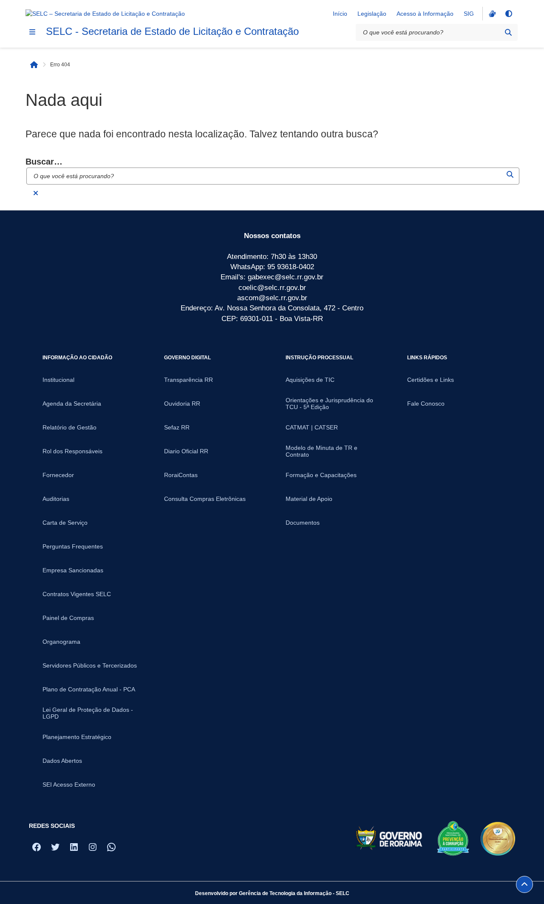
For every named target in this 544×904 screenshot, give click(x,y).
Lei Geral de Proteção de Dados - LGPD (87, 713)
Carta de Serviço (65, 522)
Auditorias (55, 498)
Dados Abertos (62, 760)
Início (340, 13)
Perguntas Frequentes (72, 546)
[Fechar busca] (35, 193)
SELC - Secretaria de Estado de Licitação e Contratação (172, 31)
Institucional (58, 379)
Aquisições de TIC (310, 379)
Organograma (61, 641)
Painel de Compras (68, 617)
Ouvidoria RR (182, 403)
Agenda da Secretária (71, 403)
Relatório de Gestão (69, 427)
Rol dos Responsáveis (72, 451)
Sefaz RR (177, 427)
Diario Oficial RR (186, 451)
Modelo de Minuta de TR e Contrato (321, 451)
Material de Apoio (309, 498)
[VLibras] (491, 13)
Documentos (303, 522)
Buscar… (44, 161)
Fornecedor (58, 475)
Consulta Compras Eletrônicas (205, 498)
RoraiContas (181, 475)
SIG (469, 13)
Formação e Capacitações (321, 475)
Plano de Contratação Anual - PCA (88, 689)
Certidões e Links (430, 379)
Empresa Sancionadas (72, 570)
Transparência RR (188, 379)
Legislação (371, 13)
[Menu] (32, 32)
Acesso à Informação (425, 13)
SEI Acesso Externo (68, 784)
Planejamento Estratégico (76, 736)
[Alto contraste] (508, 13)
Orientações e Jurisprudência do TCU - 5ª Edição (329, 403)
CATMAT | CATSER (312, 427)
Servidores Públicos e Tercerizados (89, 665)
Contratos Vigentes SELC (76, 594)
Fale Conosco (426, 403)
